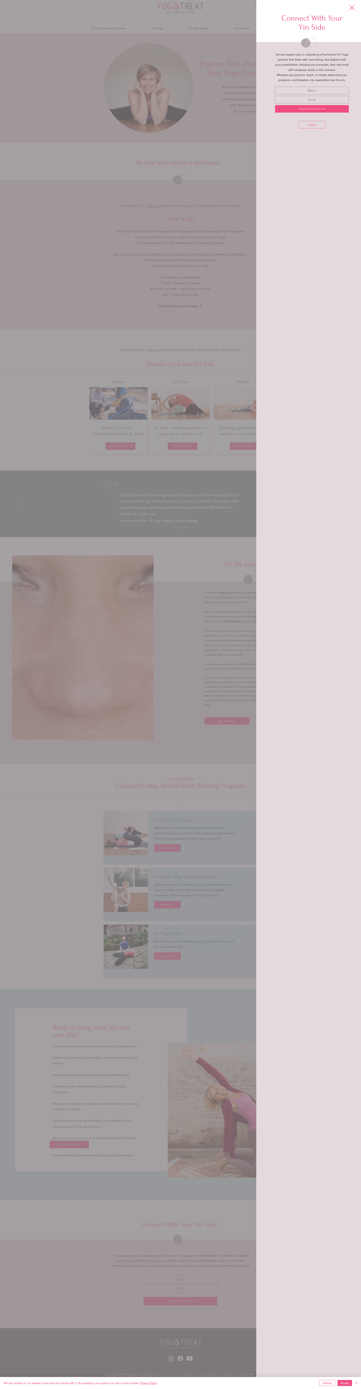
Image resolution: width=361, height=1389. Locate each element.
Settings (327, 1383)
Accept (345, 1383)
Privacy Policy (148, 1383)
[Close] (356, 1383)
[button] (352, 8)
